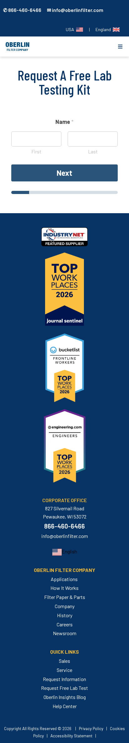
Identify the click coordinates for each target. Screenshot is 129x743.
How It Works (64, 588)
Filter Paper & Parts (64, 597)
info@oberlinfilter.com (64, 536)
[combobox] (64, 551)
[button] (120, 46)
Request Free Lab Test (64, 688)
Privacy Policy (91, 728)
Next (64, 172)
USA (71, 29)
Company (65, 606)
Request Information (64, 679)
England (104, 29)
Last (93, 151)
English (69, 551)
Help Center (65, 706)
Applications (64, 579)
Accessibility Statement (71, 735)
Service (64, 670)
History (64, 615)
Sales (64, 661)
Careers (65, 624)
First (36, 151)
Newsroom (64, 633)
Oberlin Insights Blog (65, 697)
